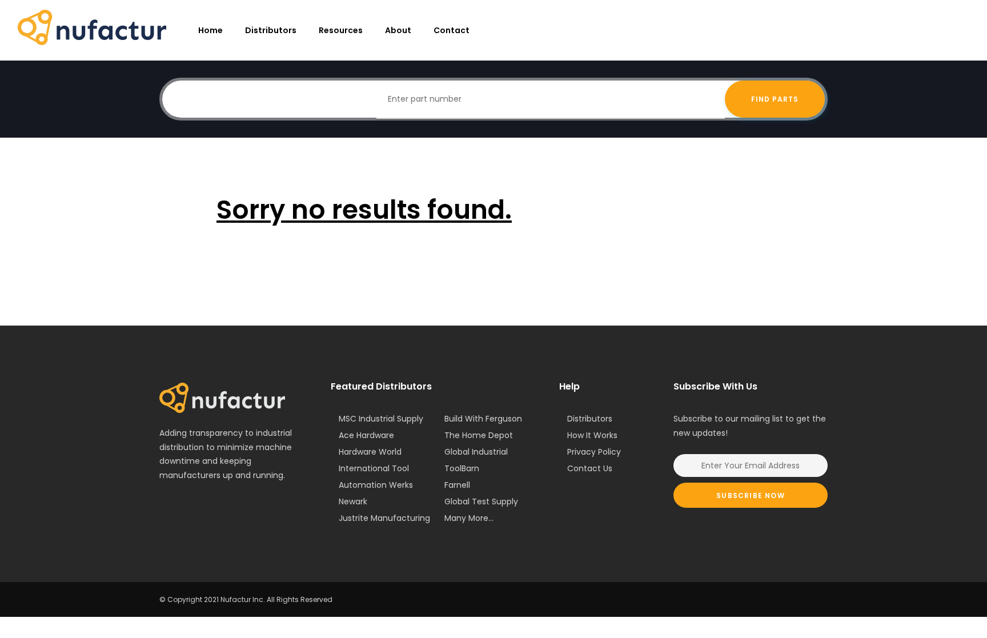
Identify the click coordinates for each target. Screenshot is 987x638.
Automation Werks (376, 485)
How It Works (592, 435)
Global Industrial (476, 452)
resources (341, 30)
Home (210, 30)
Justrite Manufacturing (384, 518)
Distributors (270, 30)
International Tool (374, 468)
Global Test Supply (481, 501)
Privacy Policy (594, 452)
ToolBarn (461, 468)
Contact (452, 30)
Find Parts (775, 99)
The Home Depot (478, 435)
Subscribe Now (750, 495)
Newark (353, 501)
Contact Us (589, 468)
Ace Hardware (366, 435)
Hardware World (370, 452)
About (398, 30)
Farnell (457, 485)
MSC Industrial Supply (381, 418)
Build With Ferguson (483, 418)
